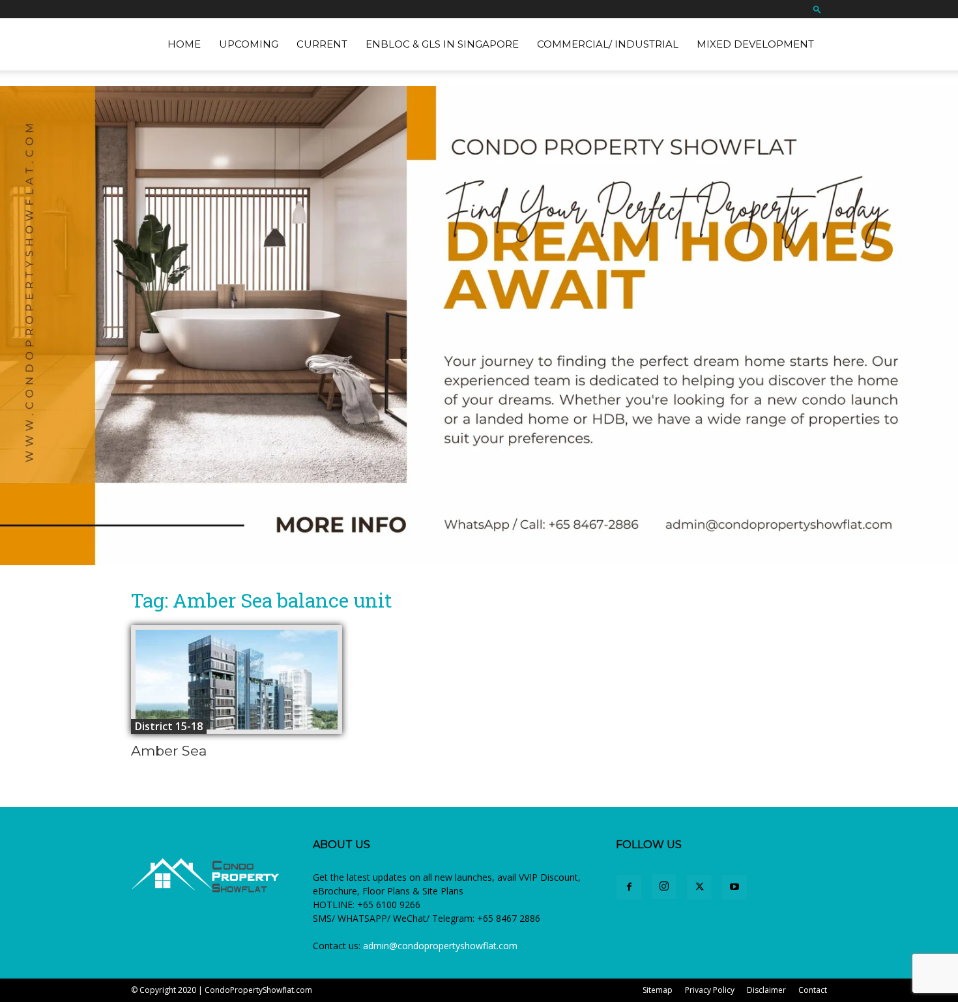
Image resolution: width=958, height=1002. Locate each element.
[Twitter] (699, 887)
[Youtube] (734, 887)
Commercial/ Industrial (607, 44)
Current (322, 44)
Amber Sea (169, 751)
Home (184, 44)
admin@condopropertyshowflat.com (440, 945)
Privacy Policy (709, 989)
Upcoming (248, 44)
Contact (812, 989)
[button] (817, 9)
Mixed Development (755, 44)
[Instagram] (664, 887)
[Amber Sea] (236, 679)
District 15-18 (169, 726)
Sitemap (658, 989)
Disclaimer (766, 989)
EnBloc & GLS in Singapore (442, 44)
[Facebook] (629, 887)
